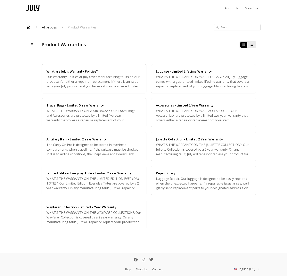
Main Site (251, 8)
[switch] (248, 44)
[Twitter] (151, 260)
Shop (128, 269)
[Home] (28, 27)
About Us (231, 8)
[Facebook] (135, 260)
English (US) (246, 269)
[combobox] (237, 27)
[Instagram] (143, 260)
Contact (157, 269)
